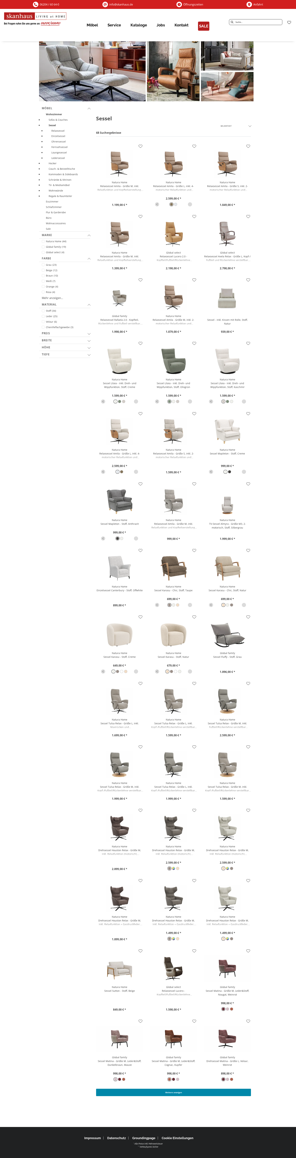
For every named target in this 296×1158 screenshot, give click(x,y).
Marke (47, 235)
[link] (92, 25)
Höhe (46, 347)
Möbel (47, 108)
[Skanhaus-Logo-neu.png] (35, 19)
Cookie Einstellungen (177, 1138)
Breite (47, 340)
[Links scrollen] (157, 204)
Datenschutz (116, 1138)
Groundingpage (143, 1138)
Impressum (92, 1138)
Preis (46, 333)
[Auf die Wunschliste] (140, 146)
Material (49, 304)
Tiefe (46, 354)
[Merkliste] (289, 22)
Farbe (46, 258)
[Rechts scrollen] (190, 204)
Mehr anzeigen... (52, 298)
